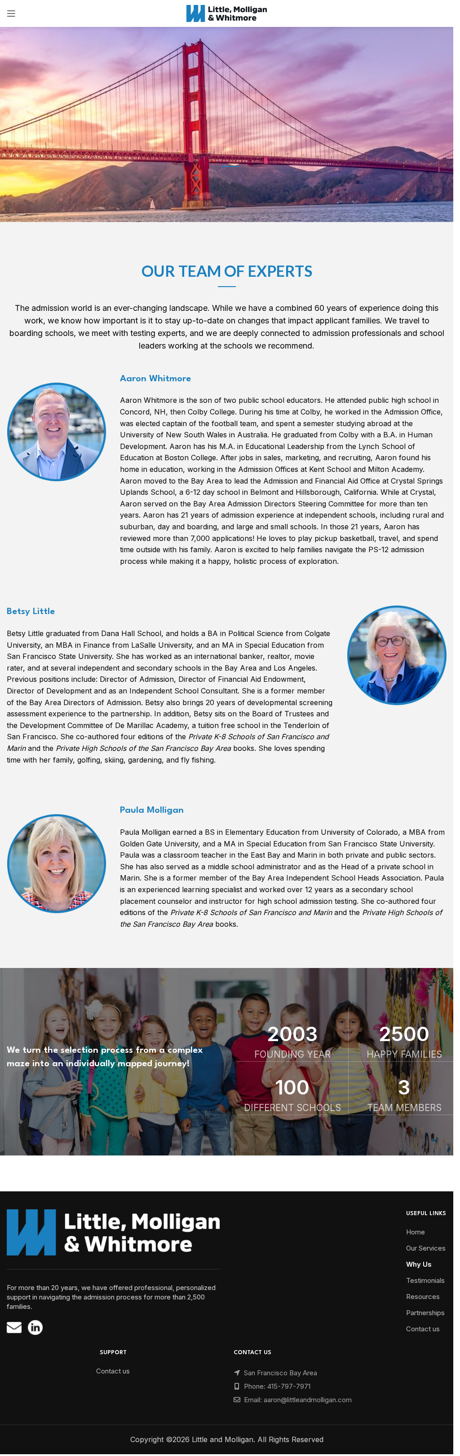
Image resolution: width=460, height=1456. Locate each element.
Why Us (419, 1264)
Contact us (423, 1329)
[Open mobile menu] (11, 13)
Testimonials (425, 1280)
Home (415, 1232)
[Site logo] (226, 12)
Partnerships (425, 1312)
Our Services (426, 1248)
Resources (423, 1296)
